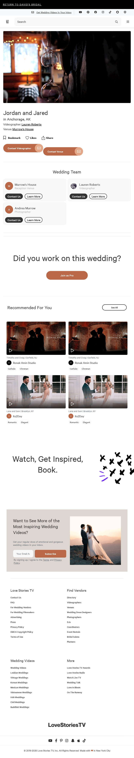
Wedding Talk (73, 682)
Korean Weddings (18, 682)
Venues (70, 607)
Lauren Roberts (32, 124)
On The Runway (74, 692)
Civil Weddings (17, 702)
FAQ (12, 602)
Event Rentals (73, 631)
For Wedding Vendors (20, 607)
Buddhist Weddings (19, 707)
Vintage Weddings (19, 677)
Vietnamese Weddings (21, 692)
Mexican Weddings (19, 687)
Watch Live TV (74, 677)
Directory (71, 597)
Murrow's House (23, 129)
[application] (67, 67)
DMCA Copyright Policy (21, 631)
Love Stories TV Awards (78, 667)
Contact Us (14, 196)
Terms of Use (16, 636)
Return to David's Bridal (22, 4)
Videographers (74, 602)
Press (13, 622)
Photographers (74, 617)
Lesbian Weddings (19, 672)
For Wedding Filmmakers (22, 612)
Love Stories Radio (76, 672)
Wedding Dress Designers (79, 612)
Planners (71, 641)
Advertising (16, 617)
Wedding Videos (18, 667)
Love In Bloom (73, 687)
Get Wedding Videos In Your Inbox (53, 12)
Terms (46, 559)
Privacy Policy (17, 626)
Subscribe (50, 553)
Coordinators (73, 626)
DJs (69, 622)
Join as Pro (67, 275)
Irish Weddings (17, 697)
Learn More (33, 196)
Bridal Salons (73, 636)
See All (114, 307)
